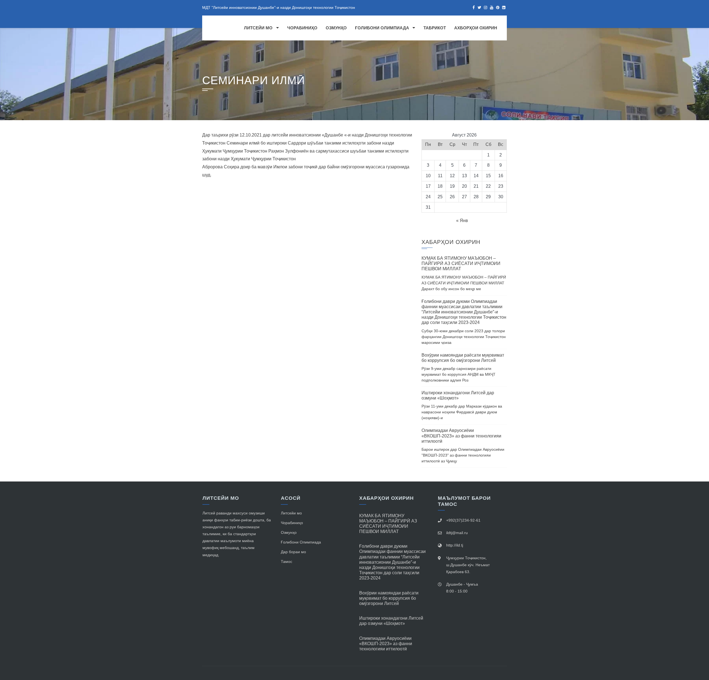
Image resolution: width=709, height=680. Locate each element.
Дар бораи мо (293, 552)
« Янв (462, 220)
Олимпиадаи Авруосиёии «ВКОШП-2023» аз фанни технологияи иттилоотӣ (461, 435)
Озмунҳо (336, 27)
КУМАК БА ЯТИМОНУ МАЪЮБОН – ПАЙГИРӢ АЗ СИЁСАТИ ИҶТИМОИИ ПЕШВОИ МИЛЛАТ (461, 263)
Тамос (286, 561)
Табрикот (434, 27)
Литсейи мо (258, 27)
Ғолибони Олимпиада (382, 27)
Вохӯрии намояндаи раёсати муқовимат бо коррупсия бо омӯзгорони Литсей (388, 598)
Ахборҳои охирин (475, 27)
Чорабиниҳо (302, 27)
